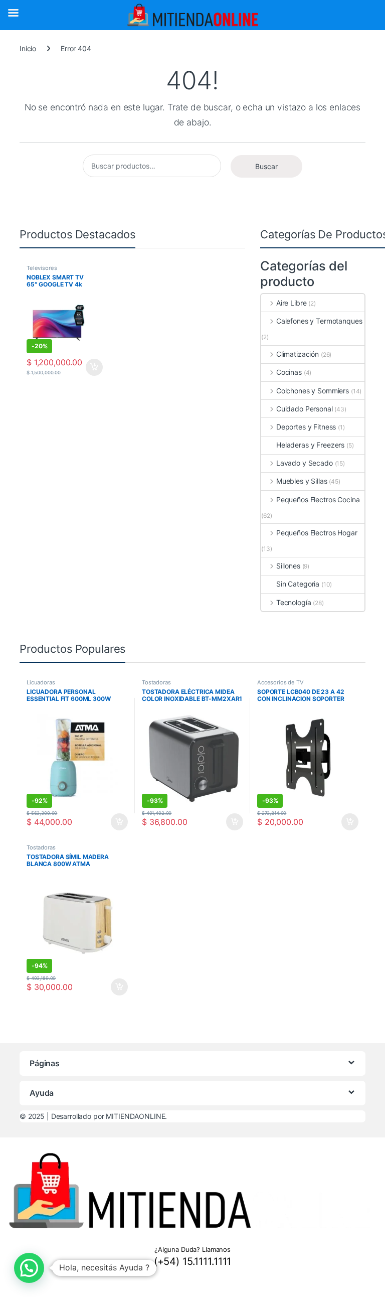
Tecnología (293, 602)
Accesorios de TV (280, 682)
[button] (29, 1268)
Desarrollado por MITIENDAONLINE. (109, 1116)
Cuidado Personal (304, 408)
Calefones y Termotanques (319, 321)
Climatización (297, 354)
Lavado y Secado (304, 463)
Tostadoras (156, 682)
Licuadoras (41, 682)
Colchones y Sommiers (312, 390)
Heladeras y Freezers (310, 445)
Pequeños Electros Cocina (317, 499)
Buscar (266, 166)
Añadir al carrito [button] (92, 367)
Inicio (28, 48)
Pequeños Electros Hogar (316, 532)
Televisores (42, 267)
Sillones (288, 565)
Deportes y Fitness (306, 426)
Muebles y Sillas (301, 481)
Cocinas (289, 372)
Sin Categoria (297, 584)
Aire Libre (291, 303)
